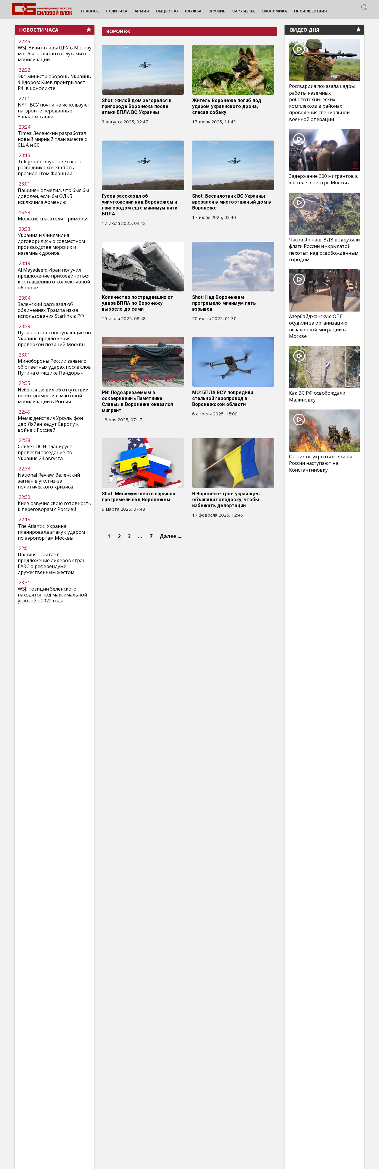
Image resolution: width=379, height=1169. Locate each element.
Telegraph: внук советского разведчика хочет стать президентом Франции (49, 168)
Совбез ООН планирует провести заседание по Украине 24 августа (45, 452)
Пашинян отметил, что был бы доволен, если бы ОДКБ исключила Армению (53, 196)
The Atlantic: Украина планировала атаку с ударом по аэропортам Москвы (51, 532)
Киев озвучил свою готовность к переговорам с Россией (54, 506)
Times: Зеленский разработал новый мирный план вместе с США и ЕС (52, 139)
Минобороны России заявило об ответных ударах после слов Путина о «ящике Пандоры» (54, 367)
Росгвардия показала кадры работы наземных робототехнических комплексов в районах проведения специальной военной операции (322, 102)
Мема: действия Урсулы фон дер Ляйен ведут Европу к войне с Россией (50, 424)
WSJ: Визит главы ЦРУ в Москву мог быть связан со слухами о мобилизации (54, 54)
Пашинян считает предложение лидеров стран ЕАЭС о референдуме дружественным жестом (52, 563)
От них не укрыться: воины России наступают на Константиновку (320, 463)
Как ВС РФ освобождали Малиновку (317, 396)
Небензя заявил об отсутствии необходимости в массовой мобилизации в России (53, 395)
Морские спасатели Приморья (53, 219)
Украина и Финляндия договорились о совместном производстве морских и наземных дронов (51, 244)
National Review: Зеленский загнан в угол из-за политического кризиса (49, 481)
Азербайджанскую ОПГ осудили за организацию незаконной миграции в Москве (318, 326)
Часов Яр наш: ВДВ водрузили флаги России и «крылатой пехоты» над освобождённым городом (324, 249)
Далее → (171, 536)
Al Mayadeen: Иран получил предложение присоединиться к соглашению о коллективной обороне (54, 279)
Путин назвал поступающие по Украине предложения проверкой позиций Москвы (54, 338)
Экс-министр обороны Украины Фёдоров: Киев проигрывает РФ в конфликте (54, 82)
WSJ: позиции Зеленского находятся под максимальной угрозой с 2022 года (52, 595)
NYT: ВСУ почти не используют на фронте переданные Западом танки (54, 111)
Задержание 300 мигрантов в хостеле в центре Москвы (323, 179)
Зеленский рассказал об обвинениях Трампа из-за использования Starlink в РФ (51, 310)
